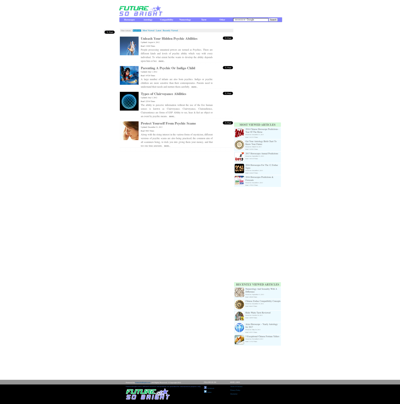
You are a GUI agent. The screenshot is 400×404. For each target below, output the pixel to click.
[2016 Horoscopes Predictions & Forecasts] (239, 177)
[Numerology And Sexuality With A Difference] (239, 289)
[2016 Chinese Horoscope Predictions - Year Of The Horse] (239, 129)
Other (222, 19)
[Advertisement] (225, 9)
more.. (162, 60)
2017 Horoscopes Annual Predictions (261, 153)
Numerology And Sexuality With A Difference (261, 290)
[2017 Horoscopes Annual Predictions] (239, 154)
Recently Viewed (170, 30)
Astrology (147, 19)
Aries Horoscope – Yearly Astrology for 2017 (261, 325)
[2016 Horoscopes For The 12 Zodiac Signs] (239, 165)
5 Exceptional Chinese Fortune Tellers (262, 336)
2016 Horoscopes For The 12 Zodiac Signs (261, 166)
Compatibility (166, 19)
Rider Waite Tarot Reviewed (257, 312)
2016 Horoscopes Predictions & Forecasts (259, 178)
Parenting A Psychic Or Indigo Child (168, 67)
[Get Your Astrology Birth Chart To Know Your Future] (239, 141)
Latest (158, 30)
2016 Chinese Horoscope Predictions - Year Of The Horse (262, 130)
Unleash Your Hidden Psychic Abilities (169, 38)
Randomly (137, 31)
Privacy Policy (235, 390)
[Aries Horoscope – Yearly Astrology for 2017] (239, 324)
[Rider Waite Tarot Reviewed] (239, 313)
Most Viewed (148, 30)
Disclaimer (234, 394)
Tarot (203, 19)
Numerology (185, 19)
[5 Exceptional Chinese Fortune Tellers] (239, 336)
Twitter (209, 392)
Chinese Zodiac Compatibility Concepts (262, 301)
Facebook (210, 388)
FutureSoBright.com (142, 382)
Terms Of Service (236, 386)
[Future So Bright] (140, 15)
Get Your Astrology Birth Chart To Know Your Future (261, 143)
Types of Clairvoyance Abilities (163, 93)
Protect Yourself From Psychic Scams (168, 123)
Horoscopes (129, 19)
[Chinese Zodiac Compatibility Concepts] (239, 301)
